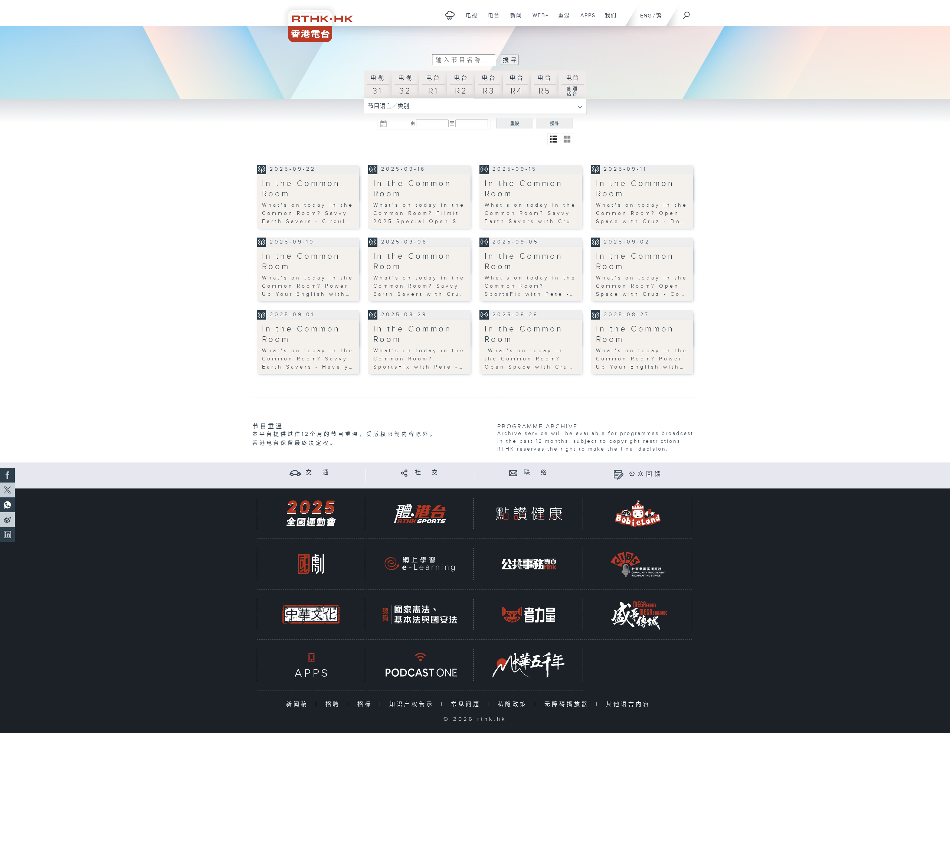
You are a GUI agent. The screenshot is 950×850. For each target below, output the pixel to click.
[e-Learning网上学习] (419, 564)
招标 (366, 704)
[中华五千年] (528, 665)
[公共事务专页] (528, 564)
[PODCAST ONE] (419, 665)
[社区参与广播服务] (637, 564)
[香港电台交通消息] (295, 473)
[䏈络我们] (513, 473)
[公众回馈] (618, 474)
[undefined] (449, 15)
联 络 (536, 472)
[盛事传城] (637, 614)
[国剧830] (311, 564)
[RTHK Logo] (315, 21)
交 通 (318, 472)
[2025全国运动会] (311, 513)
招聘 (334, 704)
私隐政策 (514, 704)
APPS (585, 19)
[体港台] (419, 513)
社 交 (427, 472)
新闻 (513, 19)
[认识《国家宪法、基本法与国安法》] (419, 614)
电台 (491, 19)
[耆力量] (528, 614)
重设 (514, 123)
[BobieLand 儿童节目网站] (637, 513)
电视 (469, 19)
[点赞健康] (528, 513)
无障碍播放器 (568, 704)
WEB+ (538, 19)
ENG (646, 16)
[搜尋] (686, 13)
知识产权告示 (413, 704)
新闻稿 (299, 704)
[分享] (404, 473)
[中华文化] (311, 614)
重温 (561, 19)
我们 (608, 19)
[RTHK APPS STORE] (311, 665)
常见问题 (467, 704)
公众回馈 (646, 474)
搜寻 (554, 123)
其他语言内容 (630, 704)
